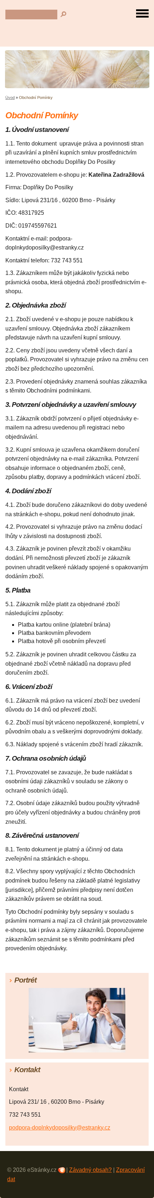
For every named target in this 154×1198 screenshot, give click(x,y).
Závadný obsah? (90, 1170)
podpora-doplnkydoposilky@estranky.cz (59, 1128)
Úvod (10, 97)
